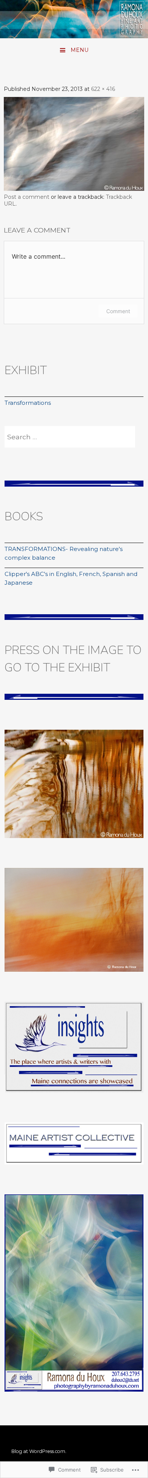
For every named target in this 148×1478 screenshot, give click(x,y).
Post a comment (26, 197)
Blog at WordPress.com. (38, 1451)
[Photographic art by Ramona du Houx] (74, 36)
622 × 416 (103, 89)
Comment (118, 311)
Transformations (28, 402)
